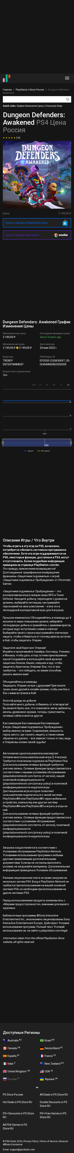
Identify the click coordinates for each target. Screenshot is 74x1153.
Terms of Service (48, 1141)
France (50, 1055)
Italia (12, 1063)
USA (49, 1071)
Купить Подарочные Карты (22, 235)
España (13, 1055)
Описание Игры (53, 106)
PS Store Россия (13, 1094)
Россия (14, 1079)
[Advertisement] (37, 37)
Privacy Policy (31, 1141)
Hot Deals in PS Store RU (17, 1102)
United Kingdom (19, 1071)
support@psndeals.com (22, 1149)
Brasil (49, 1040)
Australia (15, 1040)
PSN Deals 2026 (13, 1141)
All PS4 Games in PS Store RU (15, 1126)
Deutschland (54, 1048)
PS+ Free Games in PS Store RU (53, 1115)
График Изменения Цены (30, 106)
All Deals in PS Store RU (54, 1094)
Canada (14, 1048)
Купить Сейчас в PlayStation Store (27, 222)
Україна (51, 1079)
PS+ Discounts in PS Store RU (18, 1115)
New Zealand (54, 1063)
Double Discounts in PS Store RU (53, 1104)
